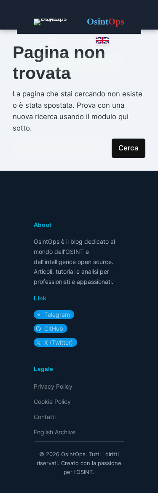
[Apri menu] (53, 40)
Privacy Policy (53, 386)
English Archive (54, 432)
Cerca (128, 148)
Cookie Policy (52, 401)
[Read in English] (102, 40)
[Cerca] (111, 63)
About (42, 224)
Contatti (45, 416)
